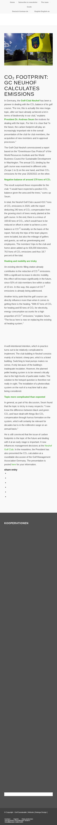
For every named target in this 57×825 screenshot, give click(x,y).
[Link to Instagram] (50, 815)
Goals (29, 7)
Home (12, 2)
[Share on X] (8, 478)
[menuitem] (12, 2)
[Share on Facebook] (8, 473)
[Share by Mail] (8, 496)
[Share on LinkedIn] (8, 492)
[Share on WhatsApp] (8, 482)
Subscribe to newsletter (27, 2)
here (14, 464)
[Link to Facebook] (46, 815)
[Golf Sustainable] (23, 19)
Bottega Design (41, 812)
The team (44, 2)
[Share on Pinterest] (8, 487)
